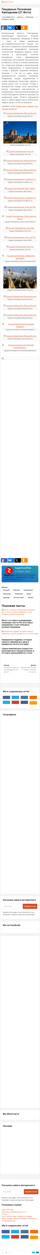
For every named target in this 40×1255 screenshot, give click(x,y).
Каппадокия (28, 590)
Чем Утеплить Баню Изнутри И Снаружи (17, 1216)
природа (6, 597)
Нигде (29, 594)
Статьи (4, 1214)
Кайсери (16, 590)
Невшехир (19, 594)
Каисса (20, 17)
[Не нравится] (9, 1253)
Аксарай (6, 590)
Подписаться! (30, 906)
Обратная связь (8, 1210)
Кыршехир (7, 594)
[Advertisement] (20, 469)
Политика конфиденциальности (14, 1212)
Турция (30, 597)
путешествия (19, 597)
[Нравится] (2, 1253)
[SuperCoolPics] (13, 2)
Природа (29, 17)
